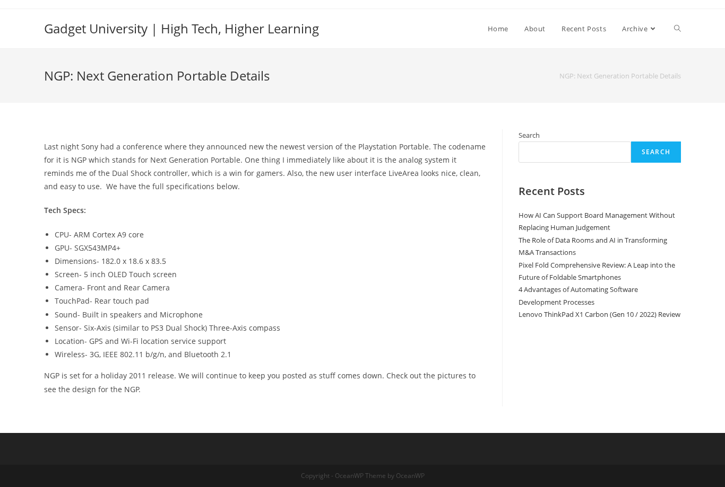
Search (529, 135)
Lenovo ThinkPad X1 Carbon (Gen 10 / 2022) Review (599, 314)
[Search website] (677, 28)
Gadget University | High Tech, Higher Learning (181, 28)
